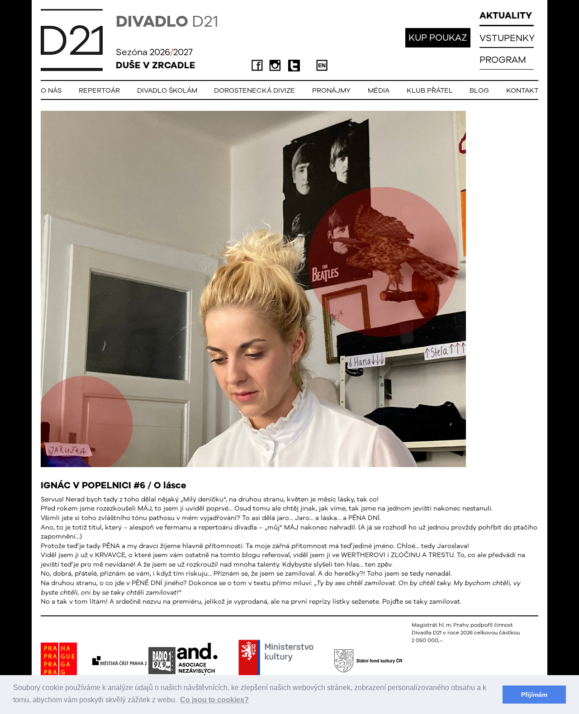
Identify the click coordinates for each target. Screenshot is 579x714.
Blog (479, 90)
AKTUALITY (505, 15)
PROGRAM (502, 59)
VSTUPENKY (507, 38)
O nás (51, 90)
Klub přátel (430, 90)
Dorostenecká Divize (254, 90)
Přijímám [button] (534, 694)
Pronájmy (331, 90)
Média (378, 90)
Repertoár (99, 90)
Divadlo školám (167, 90)
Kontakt (522, 90)
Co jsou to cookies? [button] (214, 700)
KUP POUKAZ (437, 37)
